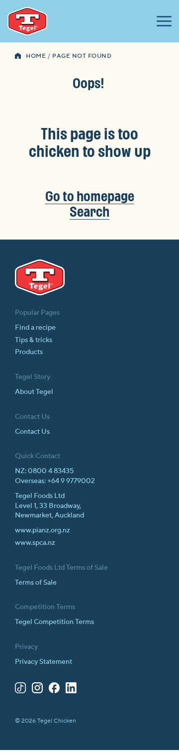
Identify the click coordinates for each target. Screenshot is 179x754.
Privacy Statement (43, 661)
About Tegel (34, 391)
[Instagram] (37, 690)
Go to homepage (89, 196)
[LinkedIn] (71, 690)
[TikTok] (20, 690)
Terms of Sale (36, 582)
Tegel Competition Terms (54, 622)
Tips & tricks (33, 340)
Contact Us (32, 431)
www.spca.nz (35, 542)
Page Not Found (81, 56)
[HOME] (18, 57)
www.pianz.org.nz (42, 530)
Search (89, 211)
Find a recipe (35, 327)
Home (36, 56)
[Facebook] (54, 690)
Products (29, 352)
